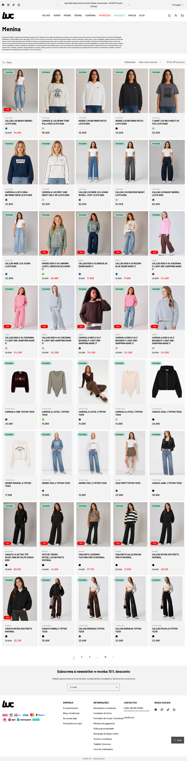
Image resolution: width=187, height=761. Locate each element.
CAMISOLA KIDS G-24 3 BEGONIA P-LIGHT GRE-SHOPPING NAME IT (90, 340)
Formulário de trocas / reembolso (109, 718)
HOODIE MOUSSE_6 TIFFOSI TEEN (18, 484)
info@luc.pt (129, 717)
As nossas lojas (70, 718)
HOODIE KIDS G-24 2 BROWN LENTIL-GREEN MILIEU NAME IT (56, 266)
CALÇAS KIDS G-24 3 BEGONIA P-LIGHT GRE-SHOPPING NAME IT (167, 266)
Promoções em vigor (72, 723)
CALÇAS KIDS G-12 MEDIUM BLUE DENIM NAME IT (128, 265)
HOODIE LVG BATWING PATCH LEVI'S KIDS (92, 122)
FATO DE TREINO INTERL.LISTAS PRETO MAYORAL (53, 557)
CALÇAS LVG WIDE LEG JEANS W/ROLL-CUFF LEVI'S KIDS (93, 193)
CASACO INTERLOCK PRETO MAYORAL (18, 630)
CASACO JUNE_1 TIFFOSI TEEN (167, 483)
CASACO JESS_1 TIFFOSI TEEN (166, 411)
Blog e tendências (71, 713)
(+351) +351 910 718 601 (133, 708)
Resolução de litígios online (106, 733)
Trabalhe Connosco (102, 744)
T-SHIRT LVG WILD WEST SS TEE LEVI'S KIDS (165, 122)
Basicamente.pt (99, 759)
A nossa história (70, 708)
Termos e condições (103, 739)
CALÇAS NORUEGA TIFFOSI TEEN (91, 630)
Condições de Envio (103, 713)
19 (105, 657)
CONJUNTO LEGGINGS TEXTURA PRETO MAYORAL (92, 556)
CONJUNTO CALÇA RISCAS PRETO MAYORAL (128, 556)
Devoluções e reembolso (105, 708)
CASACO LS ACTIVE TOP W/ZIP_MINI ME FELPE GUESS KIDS (19, 557)
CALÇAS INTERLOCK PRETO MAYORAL (165, 556)
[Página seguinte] (113, 657)
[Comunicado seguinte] (129, 5)
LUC (89, 759)
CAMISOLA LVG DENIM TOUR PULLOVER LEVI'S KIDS (55, 122)
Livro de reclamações (103, 749)
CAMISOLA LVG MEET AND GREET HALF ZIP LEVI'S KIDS (55, 193)
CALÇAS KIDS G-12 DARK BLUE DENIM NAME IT (93, 265)
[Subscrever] (116, 687)
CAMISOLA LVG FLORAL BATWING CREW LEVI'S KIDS (18, 193)
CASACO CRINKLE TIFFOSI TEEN (54, 630)
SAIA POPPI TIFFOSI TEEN (127, 483)
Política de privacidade (104, 728)
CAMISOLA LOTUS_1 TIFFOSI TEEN (55, 413)
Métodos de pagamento (104, 723)
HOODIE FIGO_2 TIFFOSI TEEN (56, 483)
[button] (46, 15)
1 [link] (73, 657)
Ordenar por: (130, 62)
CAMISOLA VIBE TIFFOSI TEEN (19, 411)
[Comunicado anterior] (58, 5)
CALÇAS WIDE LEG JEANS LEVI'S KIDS (17, 265)
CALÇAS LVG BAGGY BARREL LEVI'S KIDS (19, 122)
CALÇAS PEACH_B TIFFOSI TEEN (165, 630)
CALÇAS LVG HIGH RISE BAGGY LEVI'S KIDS (130, 193)
